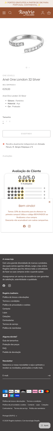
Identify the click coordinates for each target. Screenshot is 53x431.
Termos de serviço (10, 324)
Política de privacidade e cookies (16, 305)
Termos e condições (11, 301)
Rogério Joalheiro (15, 421)
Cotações (6, 316)
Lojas (5, 312)
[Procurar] (10, 13)
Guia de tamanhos (10, 340)
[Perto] (49, 202)
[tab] (9, 156)
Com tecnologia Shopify (31, 421)
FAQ (4, 348)
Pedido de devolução (12, 352)
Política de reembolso (12, 328)
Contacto (6, 308)
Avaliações (7, 156)
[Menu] (4, 13)
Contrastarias (8, 320)
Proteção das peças (11, 344)
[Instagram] (29, 226)
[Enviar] (49, 375)
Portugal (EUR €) (9, 416)
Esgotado (26, 134)
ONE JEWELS (9, 75)
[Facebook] (24, 226)
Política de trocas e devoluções (16, 297)
